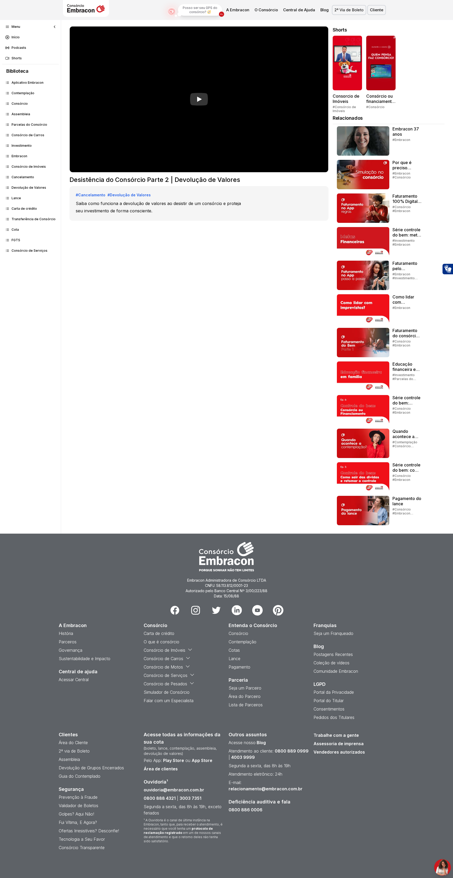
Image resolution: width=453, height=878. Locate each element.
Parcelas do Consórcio (29, 125)
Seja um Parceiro (245, 688)
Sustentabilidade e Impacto (84, 658)
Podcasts (19, 48)
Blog (324, 10)
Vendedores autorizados (339, 752)
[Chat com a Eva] (442, 867)
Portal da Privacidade (334, 692)
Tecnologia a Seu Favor (82, 839)
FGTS (16, 240)
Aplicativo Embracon (28, 83)
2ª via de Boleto (74, 751)
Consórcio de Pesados (165, 683)
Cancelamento (23, 177)
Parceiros (68, 641)
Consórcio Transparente (82, 847)
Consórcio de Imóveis (29, 167)
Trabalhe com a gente (336, 735)
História (66, 633)
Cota (15, 230)
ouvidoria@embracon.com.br (174, 789)
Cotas (234, 650)
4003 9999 (243, 757)
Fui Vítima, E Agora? (78, 822)
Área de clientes (161, 768)
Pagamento (239, 667)
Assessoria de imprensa (339, 743)
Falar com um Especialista (168, 700)
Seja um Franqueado (333, 633)
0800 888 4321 (160, 798)
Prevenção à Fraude (78, 797)
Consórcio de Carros (28, 135)
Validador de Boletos (78, 805)
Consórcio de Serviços (29, 251)
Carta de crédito (24, 209)
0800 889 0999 (292, 751)
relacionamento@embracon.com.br (266, 788)
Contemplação (23, 93)
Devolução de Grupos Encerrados (91, 767)
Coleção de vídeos (331, 662)
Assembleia (21, 114)
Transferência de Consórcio (34, 219)
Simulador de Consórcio (167, 692)
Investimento (22, 146)
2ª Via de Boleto (349, 10)
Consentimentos (329, 709)
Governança (70, 650)
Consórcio (20, 104)
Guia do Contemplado (79, 776)
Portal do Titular (329, 700)
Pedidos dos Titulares (334, 717)
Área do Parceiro (245, 696)
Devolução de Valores (29, 188)
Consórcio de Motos (163, 667)
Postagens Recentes (333, 654)
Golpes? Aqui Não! (76, 814)
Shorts (17, 58)
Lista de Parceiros (246, 704)
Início (16, 37)
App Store (202, 760)
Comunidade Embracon (336, 671)
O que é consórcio (161, 641)
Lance (16, 198)
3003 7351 (190, 798)
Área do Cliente (73, 742)
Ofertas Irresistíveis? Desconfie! (89, 830)
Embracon (19, 156)
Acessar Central (74, 679)
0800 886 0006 (245, 809)
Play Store (173, 760)
